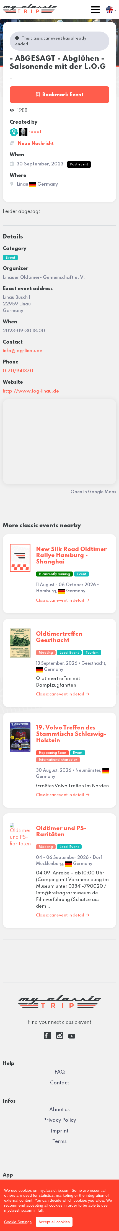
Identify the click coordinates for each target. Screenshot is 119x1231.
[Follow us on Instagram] (59, 1037)
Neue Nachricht (35, 143)
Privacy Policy (59, 1120)
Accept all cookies (54, 1222)
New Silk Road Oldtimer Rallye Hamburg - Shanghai (71, 556)
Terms (59, 1141)
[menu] (95, 10)
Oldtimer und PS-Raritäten (61, 832)
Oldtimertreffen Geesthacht (59, 637)
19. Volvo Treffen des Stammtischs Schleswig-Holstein (71, 734)
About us (59, 1109)
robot (34, 131)
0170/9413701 (19, 371)
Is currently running (54, 574)
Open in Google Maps (93, 492)
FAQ (60, 1072)
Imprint (59, 1131)
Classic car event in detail (60, 600)
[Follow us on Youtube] (71, 1037)
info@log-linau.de (22, 351)
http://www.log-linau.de (31, 391)
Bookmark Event (63, 94)
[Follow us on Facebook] (47, 1037)
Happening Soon (52, 753)
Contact (59, 1083)
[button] (95, 10)
